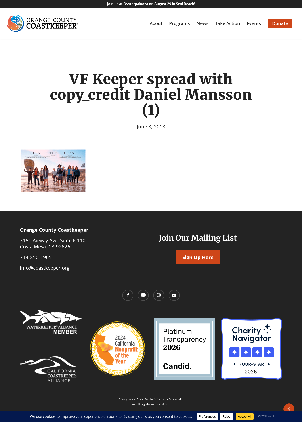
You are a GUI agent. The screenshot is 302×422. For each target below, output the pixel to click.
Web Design (139, 404)
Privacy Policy (126, 399)
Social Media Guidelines (151, 399)
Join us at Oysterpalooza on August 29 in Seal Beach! (151, 3)
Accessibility (176, 399)
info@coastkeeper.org (44, 267)
